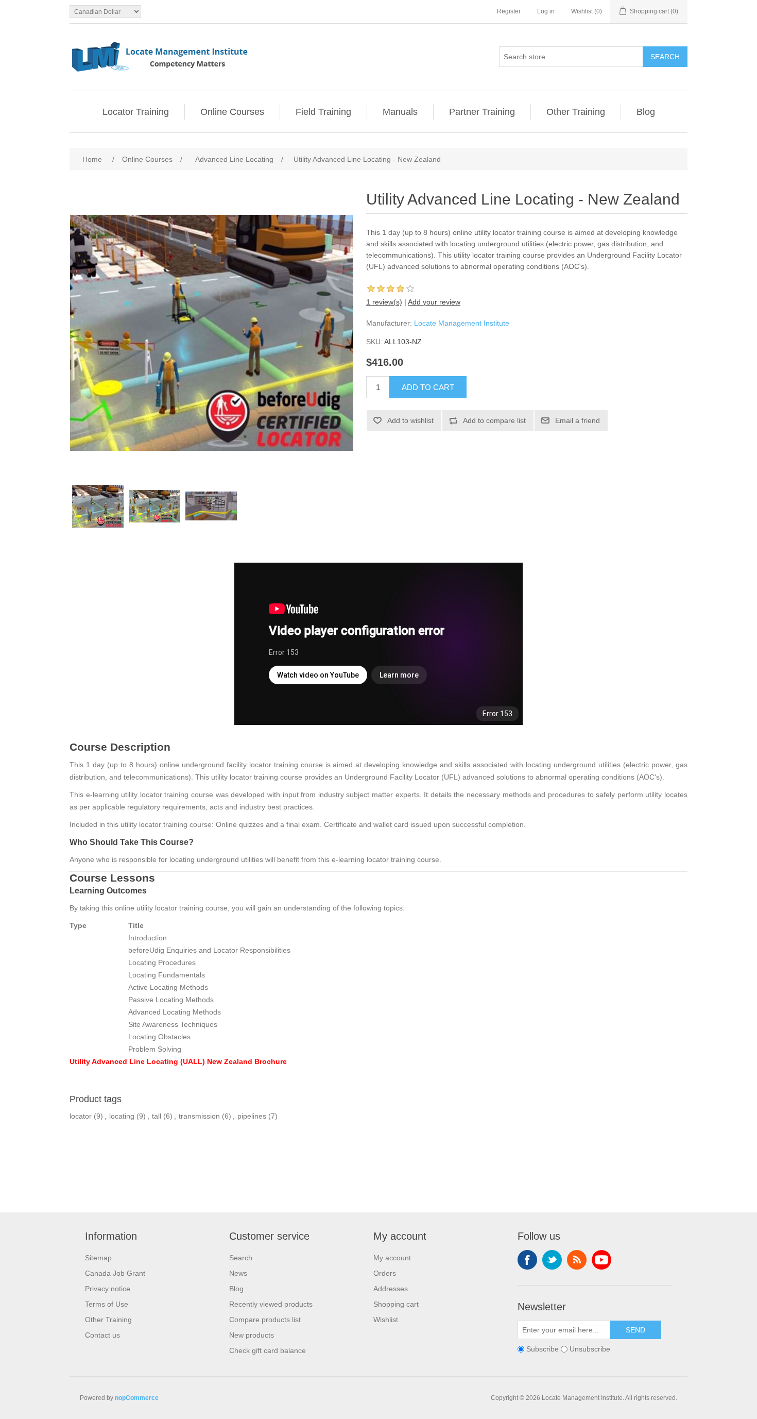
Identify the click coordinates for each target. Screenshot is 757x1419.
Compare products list (265, 1319)
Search (665, 57)
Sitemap (98, 1258)
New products (251, 1335)
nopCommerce (137, 1397)
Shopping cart (396, 1304)
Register (509, 11)
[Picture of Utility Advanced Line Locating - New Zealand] (98, 506)
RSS (577, 1260)
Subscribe (542, 1349)
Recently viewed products (271, 1304)
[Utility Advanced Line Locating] (211, 506)
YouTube (601, 1260)
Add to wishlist (410, 420)
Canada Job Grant (115, 1273)
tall (156, 1116)
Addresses (390, 1289)
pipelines (251, 1116)
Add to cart (428, 387)
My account (392, 1258)
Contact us (102, 1335)
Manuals (400, 112)
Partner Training (482, 112)
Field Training (323, 112)
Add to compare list (494, 420)
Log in (546, 11)
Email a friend (577, 420)
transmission (199, 1116)
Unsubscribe (590, 1349)
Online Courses (232, 112)
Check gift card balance (267, 1350)
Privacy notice (107, 1289)
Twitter (552, 1260)
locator (81, 1116)
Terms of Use (106, 1304)
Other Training (575, 112)
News (238, 1273)
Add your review (434, 302)
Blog (645, 112)
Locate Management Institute (461, 323)
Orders (384, 1273)
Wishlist (385, 1319)
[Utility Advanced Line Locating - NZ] (154, 506)
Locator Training (135, 112)
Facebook (527, 1260)
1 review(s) (384, 302)
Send (635, 1330)
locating (121, 1116)
